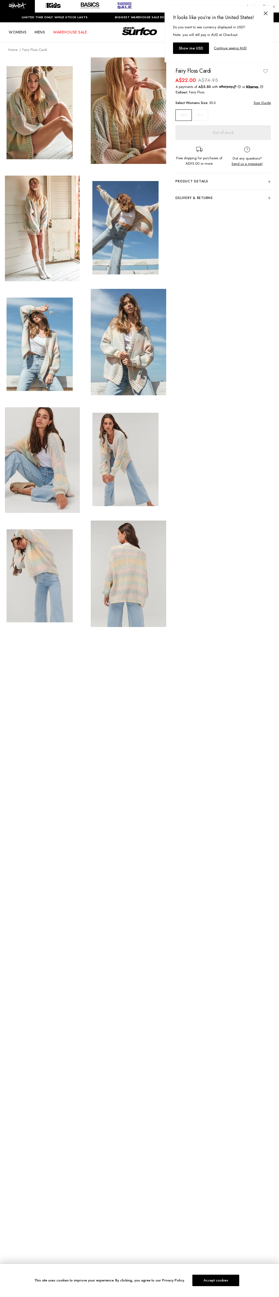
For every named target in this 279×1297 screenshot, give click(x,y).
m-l (200, 115)
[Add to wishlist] (265, 71)
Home (12, 49)
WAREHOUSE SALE (70, 32)
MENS (40, 32)
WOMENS (17, 32)
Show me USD (191, 48)
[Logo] (139, 35)
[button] (17, 6)
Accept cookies (216, 1280)
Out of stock (223, 132)
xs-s (183, 115)
